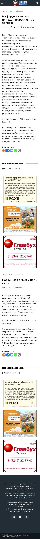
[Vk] (13, 517)
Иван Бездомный (13, 27)
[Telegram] (11, 150)
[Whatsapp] (15, 150)
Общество (19, 11)
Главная (5, 11)
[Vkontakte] (8, 150)
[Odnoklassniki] (4, 150)
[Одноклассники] (26, 517)
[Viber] (19, 150)
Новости (12, 11)
